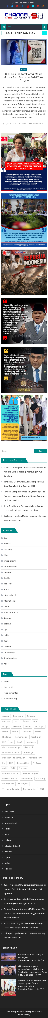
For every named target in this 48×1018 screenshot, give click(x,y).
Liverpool (29, 747)
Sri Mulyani (23, 783)
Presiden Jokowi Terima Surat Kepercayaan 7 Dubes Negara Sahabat (32, 983)
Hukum (24, 69)
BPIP (16, 721)
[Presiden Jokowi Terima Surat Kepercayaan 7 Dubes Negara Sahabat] (8, 987)
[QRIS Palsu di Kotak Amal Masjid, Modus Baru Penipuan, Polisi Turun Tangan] (24, 52)
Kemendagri (21, 737)
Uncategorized (10, 658)
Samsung (40, 778)
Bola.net (6, 721)
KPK (4, 742)
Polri (13, 768)
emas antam (10, 561)
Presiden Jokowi (9, 778)
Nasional (7, 618)
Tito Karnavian (29, 789)
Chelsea (25, 721)
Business (7, 543)
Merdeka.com (35, 757)
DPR (35, 721)
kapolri (38, 731)
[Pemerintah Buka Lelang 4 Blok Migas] (8, 957)
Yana (23, 123)
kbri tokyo (6, 737)
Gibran (28, 726)
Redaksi (8, 869)
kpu (11, 742)
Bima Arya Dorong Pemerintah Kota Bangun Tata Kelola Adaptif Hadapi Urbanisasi (24, 508)
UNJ (42, 789)
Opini (6, 629)
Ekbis (6, 555)
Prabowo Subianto (10, 773)
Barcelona (18, 716)
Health (7, 578)
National (7, 623)
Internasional (10, 595)
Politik (6, 635)
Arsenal (5, 716)
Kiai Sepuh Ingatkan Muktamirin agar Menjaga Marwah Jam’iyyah (25, 518)
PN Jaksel (37, 763)
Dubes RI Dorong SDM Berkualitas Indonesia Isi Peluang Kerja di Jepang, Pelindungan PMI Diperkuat (25, 471)
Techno (7, 646)
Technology (9, 652)
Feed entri (8, 687)
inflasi (5, 731)
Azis (42, 960)
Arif (39, 975)
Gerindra (17, 726)
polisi (4, 768)
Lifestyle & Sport (11, 612)
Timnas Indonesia (10, 789)
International (9, 601)
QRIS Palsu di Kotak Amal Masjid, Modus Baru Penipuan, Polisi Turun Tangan (24, 77)
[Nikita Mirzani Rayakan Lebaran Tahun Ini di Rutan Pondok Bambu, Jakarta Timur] (8, 970)
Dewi (42, 989)
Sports (6, 641)
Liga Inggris (31, 742)
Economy (8, 549)
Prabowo (23, 768)
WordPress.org (10, 698)
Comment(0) (37, 123)
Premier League (30, 773)
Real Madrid (26, 778)
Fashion (7, 572)
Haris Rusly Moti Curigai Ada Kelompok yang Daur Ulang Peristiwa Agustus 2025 (24, 483)
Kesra (6, 606)
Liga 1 (19, 742)
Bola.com (31, 716)
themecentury (24, 1014)
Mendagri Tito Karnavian (13, 757)
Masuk (6, 681)
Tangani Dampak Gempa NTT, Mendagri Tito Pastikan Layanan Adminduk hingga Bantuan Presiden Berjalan (24, 496)
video (6, 663)
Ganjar (5, 726)
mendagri (28, 752)
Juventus (26, 731)
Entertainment (10, 566)
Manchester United (11, 752)
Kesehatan (36, 737)
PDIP (11, 763)
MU (3, 763)
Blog (5, 538)
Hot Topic (8, 583)
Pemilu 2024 (23, 763)
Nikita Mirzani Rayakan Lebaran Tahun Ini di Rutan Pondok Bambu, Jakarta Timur (32, 969)
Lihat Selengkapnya (11, 747)
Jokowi (15, 731)
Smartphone (8, 783)
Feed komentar (11, 693)
